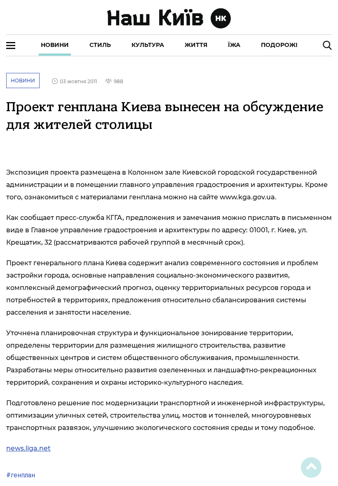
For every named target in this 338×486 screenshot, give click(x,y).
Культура (147, 45)
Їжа (234, 45)
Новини (55, 45)
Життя (196, 45)
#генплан (20, 475)
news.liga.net (28, 448)
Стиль (100, 45)
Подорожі (279, 45)
